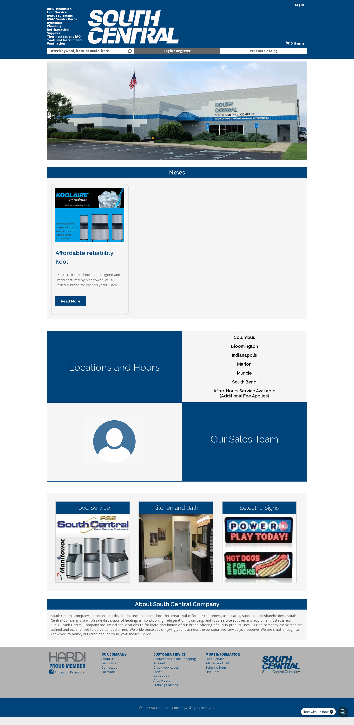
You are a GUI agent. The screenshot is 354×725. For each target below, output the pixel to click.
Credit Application (166, 667)
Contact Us (109, 667)
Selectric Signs (216, 667)
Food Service (57, 12)
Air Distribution (59, 9)
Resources (161, 676)
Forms (157, 672)
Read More (70, 301)
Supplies (53, 33)
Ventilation (56, 43)
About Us (108, 659)
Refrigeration (58, 29)
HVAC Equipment (60, 16)
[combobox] (90, 51)
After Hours (161, 680)
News (177, 172)
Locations (108, 672)
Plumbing (54, 26)
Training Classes (165, 685)
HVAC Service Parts (62, 19)
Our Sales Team (244, 439)
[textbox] (87, 51)
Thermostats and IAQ (64, 36)
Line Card (212, 672)
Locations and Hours (114, 367)
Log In (299, 5)
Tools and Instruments (65, 40)
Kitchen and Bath (217, 663)
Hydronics (54, 23)
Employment (110, 663)
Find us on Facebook (69, 672)
